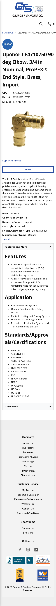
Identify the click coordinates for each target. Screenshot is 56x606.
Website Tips (28, 504)
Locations (28, 452)
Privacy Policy (28, 470)
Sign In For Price (11, 160)
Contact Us (28, 508)
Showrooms (28, 528)
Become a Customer (28, 494)
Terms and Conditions (28, 513)
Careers (28, 466)
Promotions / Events (28, 457)
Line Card (28, 532)
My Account (28, 490)
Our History (28, 447)
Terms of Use (28, 475)
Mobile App (28, 461)
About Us (28, 443)
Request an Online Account (28, 499)
